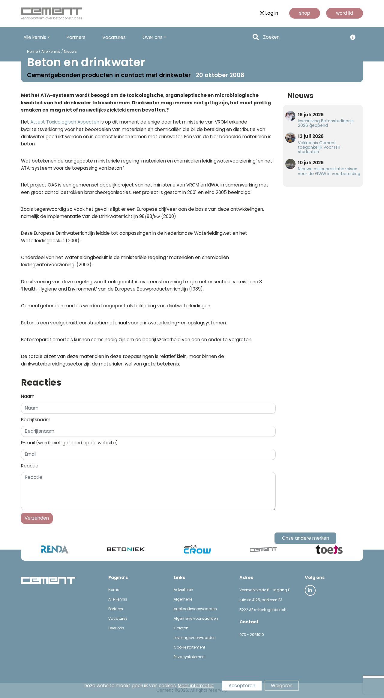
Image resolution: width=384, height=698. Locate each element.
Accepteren (242, 685)
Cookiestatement (189, 647)
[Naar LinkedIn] (310, 590)
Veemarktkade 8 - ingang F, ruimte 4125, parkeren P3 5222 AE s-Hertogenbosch (264, 599)
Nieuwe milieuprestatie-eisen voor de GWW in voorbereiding (329, 171)
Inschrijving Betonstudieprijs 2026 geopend (326, 123)
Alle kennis (50, 51)
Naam (27, 396)
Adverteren (183, 589)
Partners (76, 37)
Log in (272, 13)
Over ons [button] (152, 37)
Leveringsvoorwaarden (195, 637)
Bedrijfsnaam (35, 419)
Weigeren (281, 685)
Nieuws (70, 51)
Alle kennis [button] (34, 37)
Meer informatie (196, 685)
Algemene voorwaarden (196, 618)
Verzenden (37, 518)
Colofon (181, 628)
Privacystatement (190, 656)
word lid (344, 13)
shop (304, 13)
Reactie (29, 466)
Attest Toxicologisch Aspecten (64, 122)
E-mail (69, 443)
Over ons (116, 628)
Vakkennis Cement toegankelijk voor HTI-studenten (320, 147)
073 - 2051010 (251, 634)
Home (32, 51)
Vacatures (114, 37)
